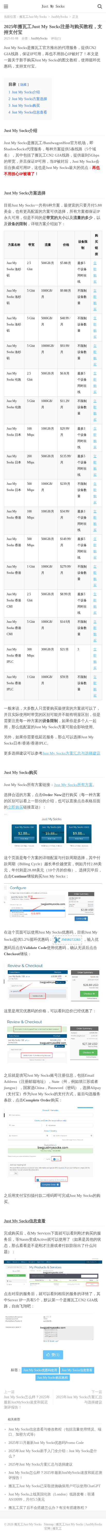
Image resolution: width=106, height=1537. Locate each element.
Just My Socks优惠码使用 (40, 1370)
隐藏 (23, 84)
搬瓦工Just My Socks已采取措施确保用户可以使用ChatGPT (54, 1486)
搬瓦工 (57, 1528)
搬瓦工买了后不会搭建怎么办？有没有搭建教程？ (48, 1508)
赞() (55, 1355)
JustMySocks (59, 17)
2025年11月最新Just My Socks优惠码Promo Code (46, 1443)
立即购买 (15, 807)
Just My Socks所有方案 (73, 785)
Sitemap (49, 1524)
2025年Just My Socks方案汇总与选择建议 (79, 1399)
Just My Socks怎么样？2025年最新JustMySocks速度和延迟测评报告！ (27, 1402)
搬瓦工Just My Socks (53, 6)
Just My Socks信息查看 (25, 1221)
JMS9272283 (70, 940)
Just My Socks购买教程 (52, 1377)
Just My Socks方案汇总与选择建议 (71, 753)
